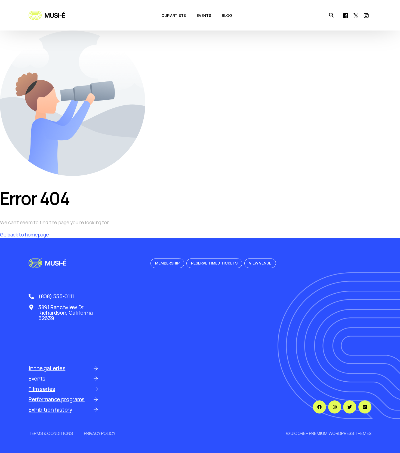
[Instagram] (366, 15)
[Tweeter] (356, 15)
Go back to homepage (24, 234)
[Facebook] (345, 15)
